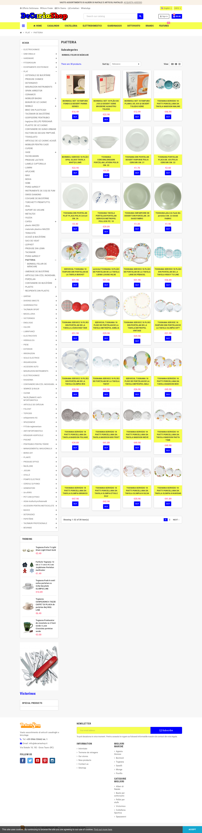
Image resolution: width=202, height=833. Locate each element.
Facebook (22, 760)
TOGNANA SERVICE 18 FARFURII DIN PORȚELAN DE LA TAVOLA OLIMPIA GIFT (168, 325)
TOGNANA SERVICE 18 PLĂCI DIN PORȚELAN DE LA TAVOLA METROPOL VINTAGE (137, 326)
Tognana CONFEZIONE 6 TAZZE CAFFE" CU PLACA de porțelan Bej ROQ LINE (46, 604)
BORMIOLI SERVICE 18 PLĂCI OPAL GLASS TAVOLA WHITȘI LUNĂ (75, 160)
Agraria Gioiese (118, 752)
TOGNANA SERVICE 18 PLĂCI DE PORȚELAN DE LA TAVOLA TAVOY (106, 381)
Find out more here (103, 829)
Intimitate (82, 748)
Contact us (83, 764)
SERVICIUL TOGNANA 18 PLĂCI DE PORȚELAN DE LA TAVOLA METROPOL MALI (137, 381)
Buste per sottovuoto (119, 794)
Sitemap (82, 768)
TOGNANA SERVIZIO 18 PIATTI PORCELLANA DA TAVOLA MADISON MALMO (168, 103)
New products (84, 760)
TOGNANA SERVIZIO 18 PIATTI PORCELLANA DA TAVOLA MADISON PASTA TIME (168, 436)
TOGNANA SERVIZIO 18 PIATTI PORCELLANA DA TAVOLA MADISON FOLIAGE (75, 434)
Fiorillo (119, 773)
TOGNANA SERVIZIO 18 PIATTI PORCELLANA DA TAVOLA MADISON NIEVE (137, 434)
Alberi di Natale (119, 787)
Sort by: (105, 64)
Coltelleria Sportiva (119, 811)
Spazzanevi (121, 816)
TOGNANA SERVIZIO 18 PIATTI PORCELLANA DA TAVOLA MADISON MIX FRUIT (106, 434)
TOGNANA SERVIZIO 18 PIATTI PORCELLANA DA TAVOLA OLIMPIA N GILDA (137, 490)
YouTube (37, 760)
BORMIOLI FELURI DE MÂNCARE (75, 55)
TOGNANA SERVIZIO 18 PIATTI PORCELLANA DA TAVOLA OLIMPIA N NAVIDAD (168, 490)
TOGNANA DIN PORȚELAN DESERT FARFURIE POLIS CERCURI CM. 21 (137, 160)
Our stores (83, 756)
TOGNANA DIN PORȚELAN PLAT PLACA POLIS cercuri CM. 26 (75, 216)
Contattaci (74, 8)
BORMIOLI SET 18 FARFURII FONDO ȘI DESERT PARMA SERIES (75, 103)
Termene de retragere (88, 752)
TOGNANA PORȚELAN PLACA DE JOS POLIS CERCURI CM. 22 (168, 160)
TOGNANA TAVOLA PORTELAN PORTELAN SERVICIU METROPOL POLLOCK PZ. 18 (106, 217)
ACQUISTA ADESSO (133, 2)
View (166, 64)
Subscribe (167, 730)
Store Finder (46, 8)
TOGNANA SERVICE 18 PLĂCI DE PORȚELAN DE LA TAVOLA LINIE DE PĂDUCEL (137, 272)
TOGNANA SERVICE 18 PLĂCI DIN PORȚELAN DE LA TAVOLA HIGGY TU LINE (168, 272)
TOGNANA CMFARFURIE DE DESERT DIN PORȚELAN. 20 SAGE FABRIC (137, 216)
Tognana (120, 762)
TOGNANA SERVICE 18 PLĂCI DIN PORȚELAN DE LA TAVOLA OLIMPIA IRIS (75, 381)
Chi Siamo (61, 8)
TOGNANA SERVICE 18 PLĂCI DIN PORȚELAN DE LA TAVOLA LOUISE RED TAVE (75, 325)
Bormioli (120, 758)
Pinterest (45, 760)
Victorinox (28, 693)
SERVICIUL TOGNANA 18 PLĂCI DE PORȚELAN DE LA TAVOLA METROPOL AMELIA (106, 325)
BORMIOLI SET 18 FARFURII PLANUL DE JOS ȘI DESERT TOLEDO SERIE (137, 103)
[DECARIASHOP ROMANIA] (44, 16)
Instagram (52, 760)
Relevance (116, 64)
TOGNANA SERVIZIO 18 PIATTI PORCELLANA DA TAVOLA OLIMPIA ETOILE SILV (106, 492)
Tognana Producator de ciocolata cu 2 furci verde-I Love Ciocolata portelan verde (46, 625)
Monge (119, 769)
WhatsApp (85, 8)
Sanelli (119, 765)
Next (176, 520)
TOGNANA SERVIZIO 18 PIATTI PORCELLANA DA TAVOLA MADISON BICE (168, 381)
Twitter (30, 760)
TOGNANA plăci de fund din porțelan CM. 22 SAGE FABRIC (168, 216)
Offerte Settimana (29, 8)
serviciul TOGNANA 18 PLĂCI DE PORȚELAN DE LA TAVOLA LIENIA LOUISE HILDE (106, 272)
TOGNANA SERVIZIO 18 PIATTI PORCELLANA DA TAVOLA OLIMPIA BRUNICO (75, 490)
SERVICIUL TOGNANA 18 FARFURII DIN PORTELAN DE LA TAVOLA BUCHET (75, 272)
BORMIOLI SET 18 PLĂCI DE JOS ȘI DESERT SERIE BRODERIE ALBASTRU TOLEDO (106, 105)
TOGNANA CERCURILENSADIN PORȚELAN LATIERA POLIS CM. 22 (106, 161)
